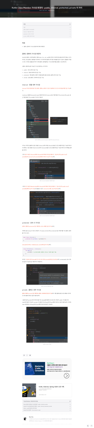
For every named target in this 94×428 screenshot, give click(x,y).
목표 (23, 43)
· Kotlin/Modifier (50, 10)
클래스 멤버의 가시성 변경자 (31, 54)
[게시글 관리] (27, 355)
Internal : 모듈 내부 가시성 (31, 85)
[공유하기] (24, 355)
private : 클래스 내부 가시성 (31, 290)
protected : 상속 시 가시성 (31, 223)
